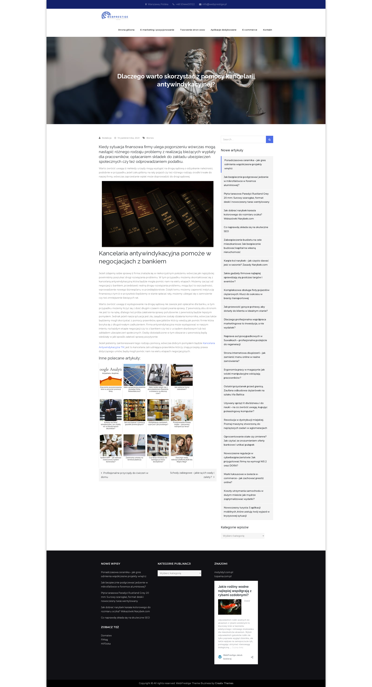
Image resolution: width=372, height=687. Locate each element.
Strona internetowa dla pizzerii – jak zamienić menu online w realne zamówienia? (244, 357)
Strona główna (126, 29)
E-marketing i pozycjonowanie (157, 29)
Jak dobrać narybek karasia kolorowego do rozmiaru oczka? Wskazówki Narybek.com (243, 214)
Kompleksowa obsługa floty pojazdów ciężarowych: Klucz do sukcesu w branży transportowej (246, 294)
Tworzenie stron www (192, 29)
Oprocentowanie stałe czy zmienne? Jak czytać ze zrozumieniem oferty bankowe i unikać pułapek (245, 440)
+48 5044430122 (185, 4)
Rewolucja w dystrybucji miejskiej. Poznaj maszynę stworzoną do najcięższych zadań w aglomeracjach (245, 424)
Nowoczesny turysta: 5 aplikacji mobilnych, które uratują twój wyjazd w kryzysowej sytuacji (247, 511)
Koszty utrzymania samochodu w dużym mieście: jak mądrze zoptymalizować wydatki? (243, 495)
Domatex (106, 635)
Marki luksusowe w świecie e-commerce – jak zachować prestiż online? (244, 478)
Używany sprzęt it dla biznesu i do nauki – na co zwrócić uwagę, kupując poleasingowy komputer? (245, 407)
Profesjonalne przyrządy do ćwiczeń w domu (124, 475)
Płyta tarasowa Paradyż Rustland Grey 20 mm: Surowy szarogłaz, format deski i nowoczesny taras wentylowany (246, 197)
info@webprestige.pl (215, 4)
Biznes (150, 138)
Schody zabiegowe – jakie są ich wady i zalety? (192, 474)
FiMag (104, 639)
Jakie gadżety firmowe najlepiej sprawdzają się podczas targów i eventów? (243, 277)
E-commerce (249, 29)
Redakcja (106, 138)
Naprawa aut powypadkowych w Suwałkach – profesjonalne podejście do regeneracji (245, 340)
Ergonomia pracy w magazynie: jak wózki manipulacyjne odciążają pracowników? (244, 373)
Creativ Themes (224, 683)
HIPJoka (106, 643)
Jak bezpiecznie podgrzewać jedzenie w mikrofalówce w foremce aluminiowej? (246, 181)
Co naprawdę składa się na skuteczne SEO (125, 617)
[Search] (269, 139)
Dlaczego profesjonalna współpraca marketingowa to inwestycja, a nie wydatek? (245, 323)
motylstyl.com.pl (223, 572)
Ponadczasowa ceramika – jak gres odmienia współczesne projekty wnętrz (245, 164)
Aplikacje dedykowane (223, 29)
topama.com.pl (223, 576)
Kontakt (267, 29)
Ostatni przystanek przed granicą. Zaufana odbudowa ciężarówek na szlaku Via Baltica (244, 390)
